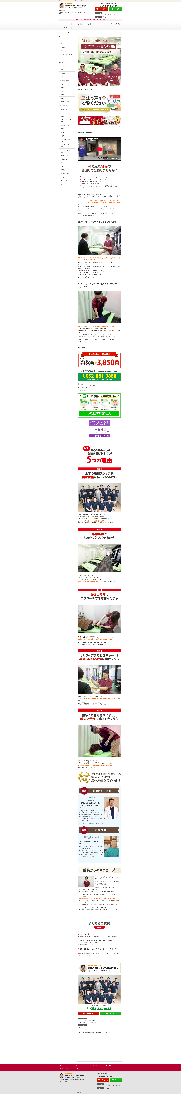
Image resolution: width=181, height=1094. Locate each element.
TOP (65, 24)
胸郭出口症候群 (65, 173)
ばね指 (62, 136)
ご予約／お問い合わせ (115, 24)
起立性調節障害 (65, 80)
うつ (62, 69)
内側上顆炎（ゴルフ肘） (66, 151)
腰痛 (62, 184)
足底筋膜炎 (64, 105)
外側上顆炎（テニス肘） (66, 145)
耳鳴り (62, 98)
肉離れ (62, 128)
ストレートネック (65, 177)
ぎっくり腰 (64, 180)
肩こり (62, 162)
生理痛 (62, 66)
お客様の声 (90, 24)
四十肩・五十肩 (65, 155)
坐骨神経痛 (64, 159)
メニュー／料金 (78, 24)
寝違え (62, 187)
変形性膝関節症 (65, 125)
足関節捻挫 (64, 109)
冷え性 (62, 87)
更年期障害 (64, 73)
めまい (62, 84)
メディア (65, 27)
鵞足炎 (62, 116)
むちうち (63, 166)
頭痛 (62, 76)
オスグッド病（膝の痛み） (66, 120)
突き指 (62, 132)
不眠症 (62, 94)
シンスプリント (65, 112)
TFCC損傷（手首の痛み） (66, 140)
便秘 (62, 91)
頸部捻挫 (63, 170)
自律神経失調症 (65, 102)
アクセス (103, 24)
